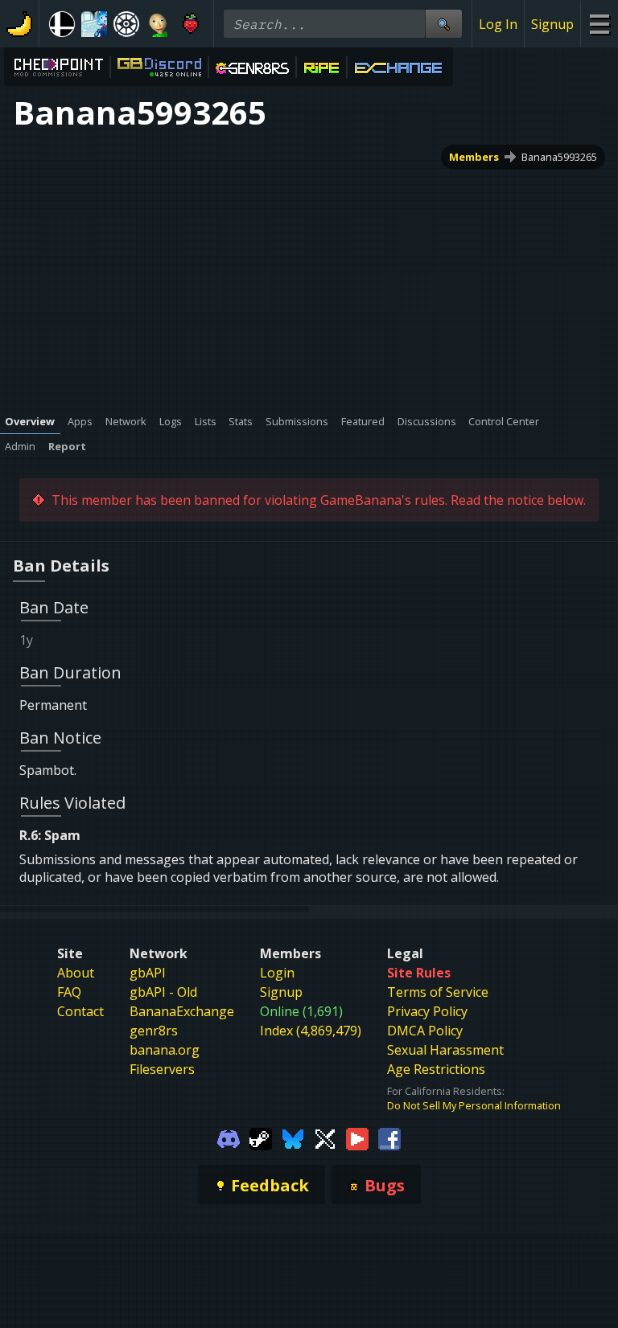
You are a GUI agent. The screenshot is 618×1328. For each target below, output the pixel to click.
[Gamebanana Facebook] (389, 1137)
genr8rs (154, 1030)
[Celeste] (191, 24)
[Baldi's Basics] (158, 24)
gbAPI (148, 973)
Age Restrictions (436, 1069)
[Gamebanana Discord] (228, 1137)
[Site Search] (443, 24)
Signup (552, 24)
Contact (80, 1011)
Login (277, 973)
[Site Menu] (599, 23)
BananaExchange (182, 1011)
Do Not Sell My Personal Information (474, 1105)
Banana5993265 (559, 157)
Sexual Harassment (445, 1050)
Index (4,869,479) (310, 1030)
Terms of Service (437, 992)
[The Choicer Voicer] (94, 24)
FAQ (69, 992)
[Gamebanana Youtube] (357, 1137)
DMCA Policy (425, 1030)
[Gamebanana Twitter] (325, 1137)
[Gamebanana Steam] (261, 1137)
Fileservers (162, 1069)
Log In (498, 24)
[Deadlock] (126, 24)
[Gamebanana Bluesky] (293, 1137)
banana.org (165, 1050)
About (75, 973)
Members (474, 157)
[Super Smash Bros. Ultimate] (62, 24)
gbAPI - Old (163, 992)
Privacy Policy (427, 1011)
